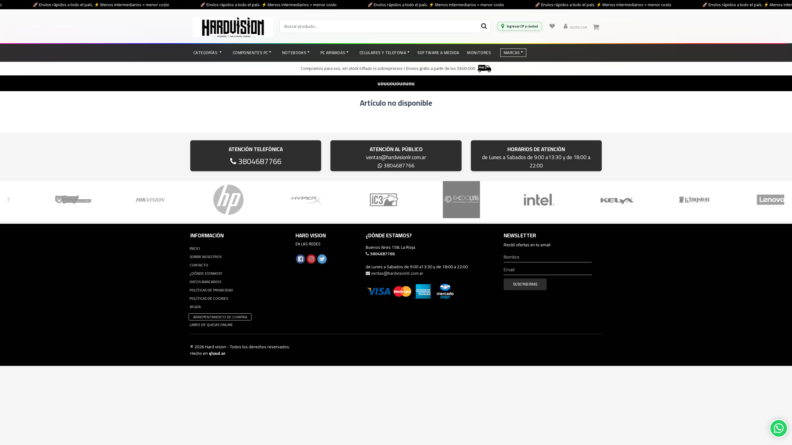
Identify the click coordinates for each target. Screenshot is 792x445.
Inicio (195, 248)
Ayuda (195, 306)
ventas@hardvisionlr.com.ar (396, 157)
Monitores (479, 52)
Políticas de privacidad (211, 290)
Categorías (205, 52)
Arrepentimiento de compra (220, 316)
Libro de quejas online (211, 324)
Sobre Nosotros (206, 256)
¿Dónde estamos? (206, 273)
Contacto (199, 265)
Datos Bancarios (205, 281)
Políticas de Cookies (209, 298)
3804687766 (259, 161)
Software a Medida (438, 52)
